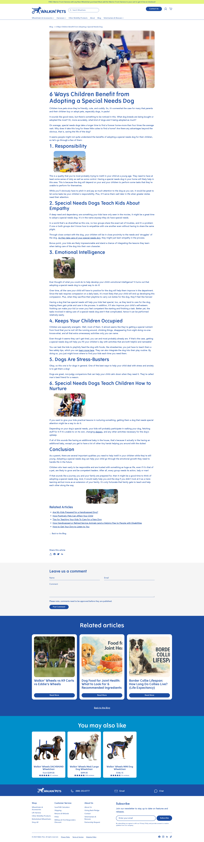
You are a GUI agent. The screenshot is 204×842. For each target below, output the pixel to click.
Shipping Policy (91, 837)
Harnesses (60, 18)
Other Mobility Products (78, 18)
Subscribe (164, 818)
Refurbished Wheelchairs (41, 819)
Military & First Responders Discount (65, 821)
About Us (88, 807)
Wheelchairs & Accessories (42, 18)
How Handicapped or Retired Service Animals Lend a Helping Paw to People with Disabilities (97, 523)
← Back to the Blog (57, 533)
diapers (98, 431)
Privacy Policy (144, 823)
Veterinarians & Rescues (113, 18)
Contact (87, 813)
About (92, 18)
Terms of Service (78, 837)
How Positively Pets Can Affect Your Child (73, 515)
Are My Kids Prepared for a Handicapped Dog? (75, 512)
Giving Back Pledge (91, 810)
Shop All (35, 822)
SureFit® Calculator (62, 807)
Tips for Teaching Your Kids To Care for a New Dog (77, 519)
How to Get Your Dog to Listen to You (71, 526)
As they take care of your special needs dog (79, 237)
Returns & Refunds (62, 813)
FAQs (57, 817)
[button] (170, 8)
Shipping (58, 810)
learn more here (86, 350)
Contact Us (154, 9)
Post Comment (59, 607)
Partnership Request (92, 822)
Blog (99, 18)
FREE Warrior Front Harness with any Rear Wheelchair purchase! (73, 2)
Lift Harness (36, 813)
